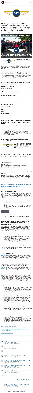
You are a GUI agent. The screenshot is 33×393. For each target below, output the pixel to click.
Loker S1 (7, 326)
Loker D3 (4, 326)
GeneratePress (22, 391)
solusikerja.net (4, 255)
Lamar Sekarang (5, 211)
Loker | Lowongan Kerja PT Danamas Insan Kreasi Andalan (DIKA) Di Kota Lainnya (16, 185)
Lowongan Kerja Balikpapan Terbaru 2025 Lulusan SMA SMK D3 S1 (14, 327)
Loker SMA (11, 326)
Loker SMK (15, 326)
